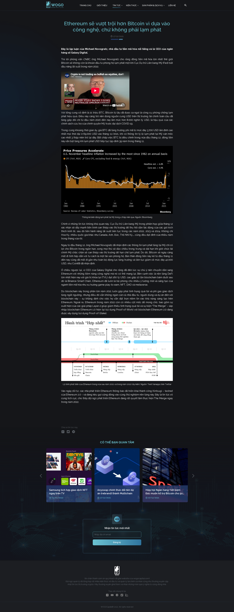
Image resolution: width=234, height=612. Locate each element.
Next (193, 475)
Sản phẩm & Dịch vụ (152, 5)
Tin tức (117, 5)
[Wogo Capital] (55, 7)
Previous (40, 475)
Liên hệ (172, 5)
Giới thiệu (102, 5)
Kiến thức (131, 5)
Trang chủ (85, 5)
